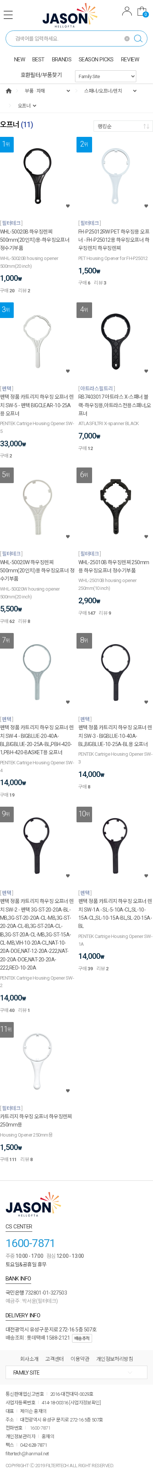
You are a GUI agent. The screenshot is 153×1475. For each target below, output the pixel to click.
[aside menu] (8, 15)
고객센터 (54, 1359)
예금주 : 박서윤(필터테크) (32, 1301)
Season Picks (96, 59)
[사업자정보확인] (85, 1402)
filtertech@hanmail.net (27, 1453)
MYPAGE (127, 12)
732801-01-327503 (46, 1293)
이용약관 (80, 1359)
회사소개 (29, 1359)
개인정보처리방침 (114, 1359)
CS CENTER (19, 1226)
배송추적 (82, 1338)
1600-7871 (30, 1243)
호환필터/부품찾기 (41, 75)
